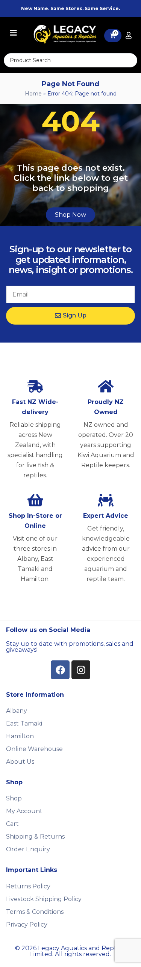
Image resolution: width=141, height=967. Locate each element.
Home (33, 93)
